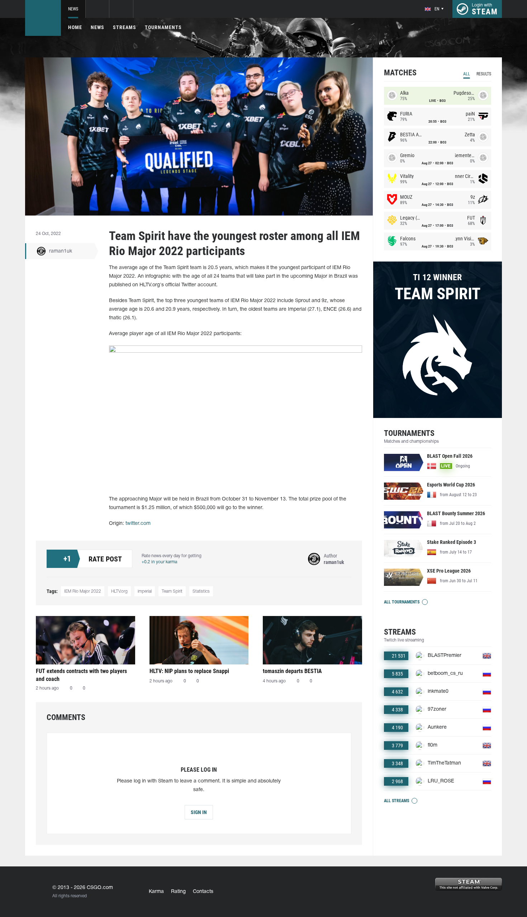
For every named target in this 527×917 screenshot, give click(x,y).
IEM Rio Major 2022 (82, 591)
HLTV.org (119, 591)
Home (75, 27)
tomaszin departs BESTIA (292, 671)
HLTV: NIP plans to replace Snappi (189, 671)
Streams (124, 27)
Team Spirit (172, 591)
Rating (178, 891)
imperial (145, 591)
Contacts (203, 891)
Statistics (201, 591)
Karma (156, 891)
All (466, 73)
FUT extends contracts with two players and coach (81, 675)
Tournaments (163, 27)
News (73, 8)
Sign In (199, 812)
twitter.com (138, 523)
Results (483, 73)
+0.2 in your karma (159, 562)
